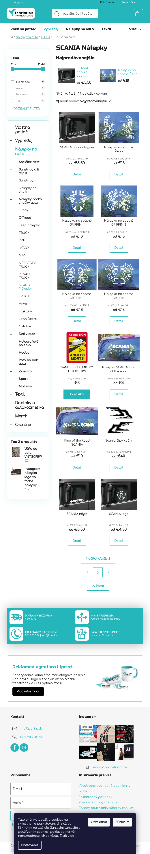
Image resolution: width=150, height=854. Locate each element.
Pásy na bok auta (28, 362)
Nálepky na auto (26, 151)
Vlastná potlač (22, 129)
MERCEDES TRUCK (27, 264)
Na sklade (30, 82)
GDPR (83, 791)
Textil (20, 394)
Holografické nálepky (28, 343)
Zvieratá (25, 371)
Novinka (29, 94)
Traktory (25, 311)
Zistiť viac (67, 836)
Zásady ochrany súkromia (98, 802)
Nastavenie (29, 845)
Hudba (24, 352)
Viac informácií (28, 691)
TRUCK (24, 233)
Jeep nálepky (29, 225)
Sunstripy (26, 180)
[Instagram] (24, 747)
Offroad (25, 217)
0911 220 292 (32, 635)
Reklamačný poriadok (95, 797)
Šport (23, 379)
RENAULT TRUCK (26, 276)
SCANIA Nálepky (25, 287)
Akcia (29, 88)
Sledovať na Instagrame (109, 767)
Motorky (25, 386)
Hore (100, 585)
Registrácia (128, 2)
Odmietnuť (99, 822)
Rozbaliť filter (26, 109)
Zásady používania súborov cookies (106, 808)
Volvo (23, 304)
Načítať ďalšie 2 (98, 558)
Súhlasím (122, 822)
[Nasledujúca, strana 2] (98, 572)
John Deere (28, 319)
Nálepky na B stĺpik (29, 189)
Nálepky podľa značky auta (30, 201)
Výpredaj (24, 141)
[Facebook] (14, 747)
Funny (23, 210)
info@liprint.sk (50, 635)
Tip (29, 101)
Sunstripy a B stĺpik (29, 171)
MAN (22, 255)
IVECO (24, 248)
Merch (21, 416)
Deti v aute (27, 334)
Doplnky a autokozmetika (29, 405)
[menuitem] (23, 29)
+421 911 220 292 (31, 737)
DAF (22, 240)
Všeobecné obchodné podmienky (104, 785)
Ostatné (25, 326)
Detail (77, 174)
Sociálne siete (29, 162)
